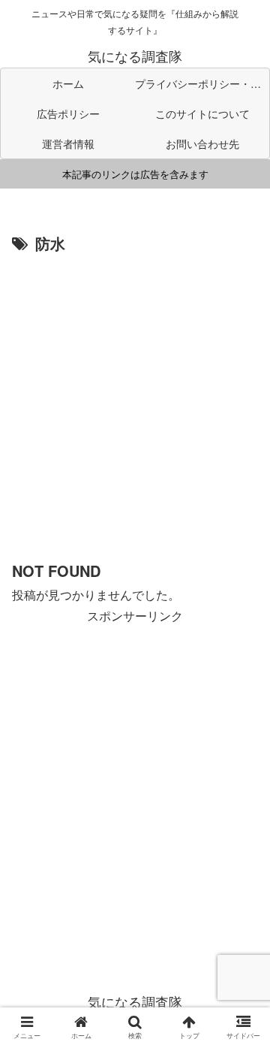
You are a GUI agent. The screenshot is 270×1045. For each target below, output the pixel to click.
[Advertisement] (135, 400)
